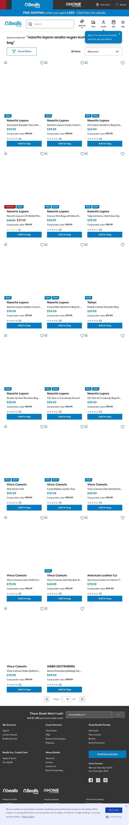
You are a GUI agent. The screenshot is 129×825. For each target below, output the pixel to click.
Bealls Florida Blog (54, 770)
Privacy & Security (10, 799)
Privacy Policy (28, 817)
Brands (92, 739)
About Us (50, 758)
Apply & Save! (9, 758)
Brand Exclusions (97, 743)
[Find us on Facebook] (91, 780)
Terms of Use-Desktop (95, 799)
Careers (49, 762)
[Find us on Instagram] (98, 780)
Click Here (84, 12)
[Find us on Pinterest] (105, 780)
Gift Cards (93, 730)
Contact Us (51, 766)
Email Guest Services (107, 754)
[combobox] (50, 24)
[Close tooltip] (119, 34)
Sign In (6, 730)
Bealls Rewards (10, 739)
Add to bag (30, 144)
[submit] (118, 714)
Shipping (50, 743)
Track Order (51, 730)
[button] (113, 817)
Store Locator (95, 735)
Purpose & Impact (51, 799)
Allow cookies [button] (114, 810)
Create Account (10, 735)
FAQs (48, 735)
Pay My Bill (8, 762)
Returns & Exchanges (56, 739)
